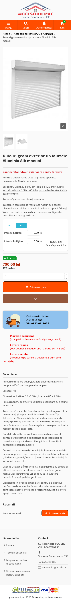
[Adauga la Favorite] (35, 298)
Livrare (10, 545)
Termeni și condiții (16, 552)
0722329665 (49, 561)
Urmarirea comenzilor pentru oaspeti (18, 572)
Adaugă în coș (38, 286)
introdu (13, 232)
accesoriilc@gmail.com (54, 567)
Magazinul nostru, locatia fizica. (16, 561)
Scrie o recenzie (56, 513)
